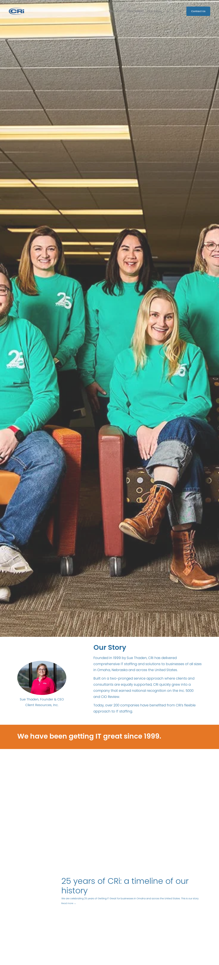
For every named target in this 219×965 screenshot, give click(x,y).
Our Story (154, 11)
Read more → (68, 903)
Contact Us (198, 11)
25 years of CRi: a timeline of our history (125, 885)
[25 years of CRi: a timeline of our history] (39, 877)
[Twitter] (180, 11)
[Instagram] (174, 11)
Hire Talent (135, 11)
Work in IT (116, 11)
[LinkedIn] (167, 11)
